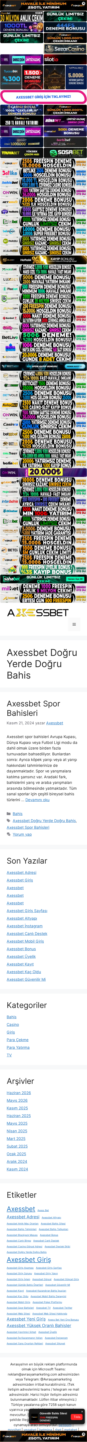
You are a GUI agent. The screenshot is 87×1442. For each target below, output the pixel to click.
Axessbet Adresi (21, 872)
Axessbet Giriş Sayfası (27, 910)
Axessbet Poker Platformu (47, 1302)
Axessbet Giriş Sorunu (19, 1273)
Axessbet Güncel (42, 1279)
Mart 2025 (16, 1138)
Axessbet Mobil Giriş (25, 941)
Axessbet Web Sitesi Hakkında (49, 1313)
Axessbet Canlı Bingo (19, 1240)
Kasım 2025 (17, 1108)
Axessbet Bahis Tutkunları (53, 1229)
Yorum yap (22, 834)
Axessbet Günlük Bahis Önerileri (25, 1284)
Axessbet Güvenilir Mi (26, 979)
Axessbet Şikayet (55, 1343)
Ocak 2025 (16, 1154)
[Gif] (43, 260)
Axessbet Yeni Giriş (26, 1319)
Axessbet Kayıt (20, 964)
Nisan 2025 (17, 1131)
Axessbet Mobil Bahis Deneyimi (48, 1296)
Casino (13, 1024)
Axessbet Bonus (21, 949)
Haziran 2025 (19, 1115)
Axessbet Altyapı (22, 918)
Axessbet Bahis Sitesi (53, 1223)
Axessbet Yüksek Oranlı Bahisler (39, 1325)
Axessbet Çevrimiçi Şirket (21, 1332)
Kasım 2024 (17, 1169)
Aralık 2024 (17, 1161)
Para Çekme (18, 1040)
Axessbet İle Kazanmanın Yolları (25, 1337)
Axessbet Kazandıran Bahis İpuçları (46, 1290)
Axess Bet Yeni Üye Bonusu (63, 1319)
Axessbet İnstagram (25, 926)
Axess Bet (43, 1210)
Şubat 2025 (17, 1146)
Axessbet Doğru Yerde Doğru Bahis (44, 820)
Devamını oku (37, 800)
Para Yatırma (18, 1047)
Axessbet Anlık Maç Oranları (23, 1223)
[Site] (43, 163)
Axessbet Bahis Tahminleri (22, 1229)
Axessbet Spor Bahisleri (33, 708)
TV (9, 1055)
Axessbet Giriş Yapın (46, 1273)
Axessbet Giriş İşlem (18, 1279)
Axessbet (15, 888)
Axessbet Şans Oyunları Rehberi (25, 1343)
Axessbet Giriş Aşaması (20, 1267)
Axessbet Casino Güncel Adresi (24, 1246)
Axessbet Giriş (20, 880)
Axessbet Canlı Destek (27, 933)
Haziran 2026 (19, 1093)
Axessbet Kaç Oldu (24, 972)
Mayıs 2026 (17, 1100)
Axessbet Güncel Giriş (66, 1279)
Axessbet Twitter (62, 1307)
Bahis (18, 813)
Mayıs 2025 (17, 1123)
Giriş (11, 1032)
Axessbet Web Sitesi (18, 1313)
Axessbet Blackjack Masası (22, 1235)
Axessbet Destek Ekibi (57, 1246)
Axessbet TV (43, 1307)
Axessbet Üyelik (21, 956)
